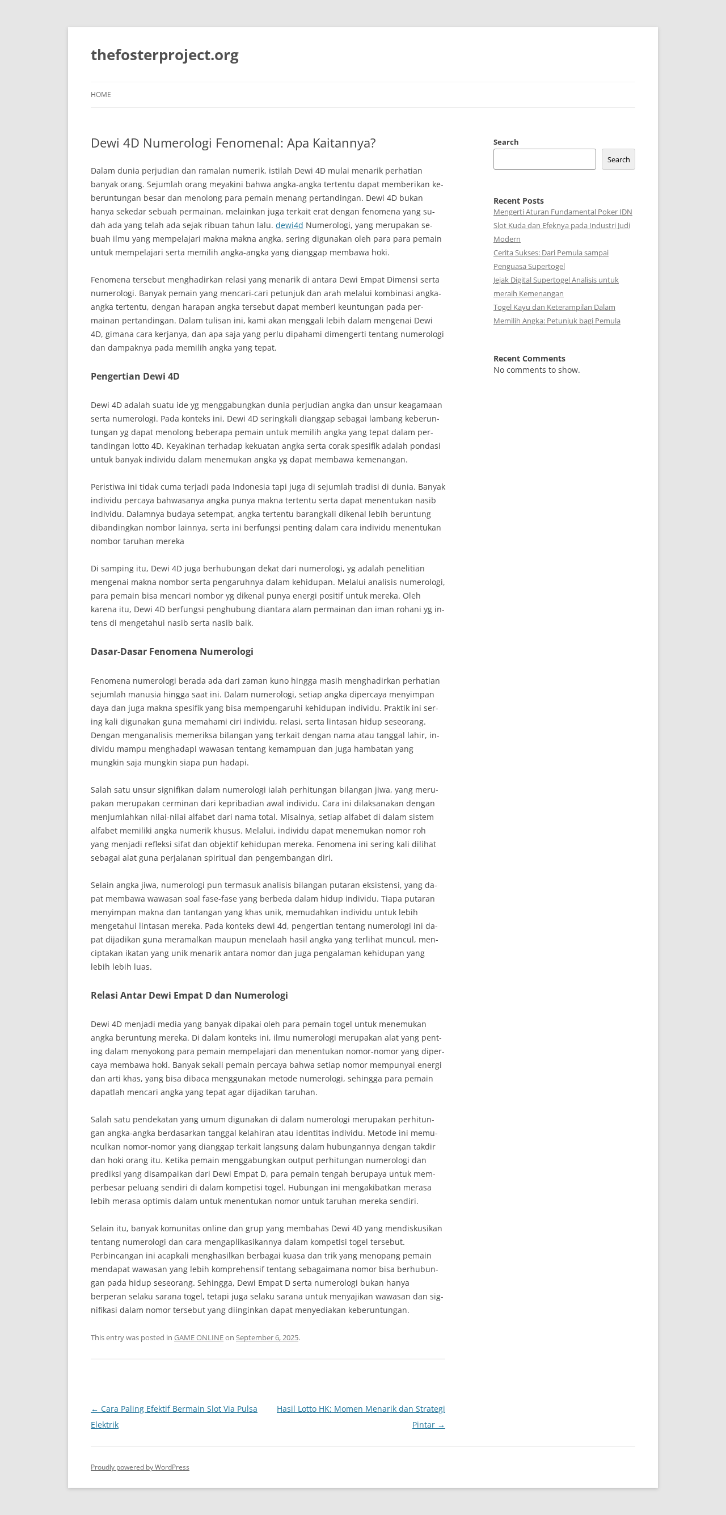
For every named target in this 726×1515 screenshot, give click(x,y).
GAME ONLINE (198, 1337)
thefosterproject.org (165, 54)
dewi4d (289, 225)
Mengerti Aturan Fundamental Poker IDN (562, 212)
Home (101, 94)
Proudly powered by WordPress (140, 1467)
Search (506, 142)
